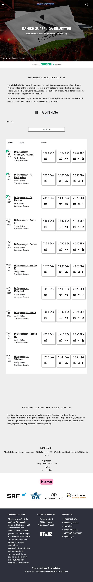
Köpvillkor (68, 526)
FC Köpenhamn (45, 415)
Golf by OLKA (29, 571)
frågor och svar (51, 452)
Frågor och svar (70, 519)
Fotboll (3, 58)
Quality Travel (63, 571)
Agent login (69, 536)
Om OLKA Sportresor (73, 533)
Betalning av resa (71, 522)
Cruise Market (52, 571)
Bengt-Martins (41, 571)
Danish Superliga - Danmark (16, 58)
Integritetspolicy (71, 529)
